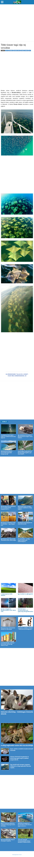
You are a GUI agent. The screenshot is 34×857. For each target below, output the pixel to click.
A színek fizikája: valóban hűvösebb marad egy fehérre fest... (7, 644)
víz (29, 50)
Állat (2, 709)
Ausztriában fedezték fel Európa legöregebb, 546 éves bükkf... (25, 453)
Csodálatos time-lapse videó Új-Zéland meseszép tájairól (8, 436)
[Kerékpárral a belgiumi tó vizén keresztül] (25, 517)
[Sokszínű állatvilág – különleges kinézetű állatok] (17, 699)
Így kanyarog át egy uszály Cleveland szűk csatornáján (8, 539)
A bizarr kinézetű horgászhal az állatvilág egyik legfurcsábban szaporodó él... (19, 758)
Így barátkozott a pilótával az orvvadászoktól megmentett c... (8, 508)
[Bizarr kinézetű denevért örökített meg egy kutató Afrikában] (8, 817)
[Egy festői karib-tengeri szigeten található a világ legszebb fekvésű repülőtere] (25, 500)
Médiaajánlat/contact (17, 854)
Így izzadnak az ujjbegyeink (25, 594)
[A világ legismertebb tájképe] (8, 588)
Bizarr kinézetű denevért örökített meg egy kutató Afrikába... (8, 825)
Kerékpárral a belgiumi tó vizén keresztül (25, 523)
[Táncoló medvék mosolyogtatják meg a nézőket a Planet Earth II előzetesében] (25, 834)
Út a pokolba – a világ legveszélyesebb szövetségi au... (24, 540)
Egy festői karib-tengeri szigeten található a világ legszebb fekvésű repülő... (20, 766)
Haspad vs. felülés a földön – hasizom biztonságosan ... (25, 628)
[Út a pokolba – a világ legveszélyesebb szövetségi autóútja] (25, 533)
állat (7, 50)
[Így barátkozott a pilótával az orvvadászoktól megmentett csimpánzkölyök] (8, 500)
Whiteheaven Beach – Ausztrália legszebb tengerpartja (7, 453)
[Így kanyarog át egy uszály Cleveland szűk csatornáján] (8, 533)
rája (22, 50)
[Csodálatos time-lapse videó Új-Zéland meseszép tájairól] (8, 429)
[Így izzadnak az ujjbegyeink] (25, 588)
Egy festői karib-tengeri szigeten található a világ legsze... (25, 508)
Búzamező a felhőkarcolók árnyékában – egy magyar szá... (8, 524)
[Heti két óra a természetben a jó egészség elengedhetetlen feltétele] (25, 603)
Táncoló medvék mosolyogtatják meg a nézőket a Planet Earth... (24, 841)
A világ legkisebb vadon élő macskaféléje (17, 745)
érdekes (11, 50)
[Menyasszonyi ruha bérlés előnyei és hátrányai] (8, 622)
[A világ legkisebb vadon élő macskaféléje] (17, 733)
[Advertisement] (17, 23)
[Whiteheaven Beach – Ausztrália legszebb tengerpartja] (8, 445)
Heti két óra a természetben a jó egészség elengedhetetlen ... (25, 610)
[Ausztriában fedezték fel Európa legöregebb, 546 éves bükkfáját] (25, 445)
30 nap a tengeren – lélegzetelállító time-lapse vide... (8, 610)
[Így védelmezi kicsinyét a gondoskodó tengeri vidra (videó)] (25, 429)
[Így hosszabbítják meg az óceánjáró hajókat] (8, 834)
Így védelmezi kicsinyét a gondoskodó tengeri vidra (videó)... (25, 436)
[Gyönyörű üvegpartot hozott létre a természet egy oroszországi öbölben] (25, 817)
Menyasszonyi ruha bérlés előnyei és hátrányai (8, 628)
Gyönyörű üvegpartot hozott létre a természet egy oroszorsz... (25, 825)
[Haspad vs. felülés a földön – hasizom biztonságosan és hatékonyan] (25, 622)
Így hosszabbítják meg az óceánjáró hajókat (8, 840)
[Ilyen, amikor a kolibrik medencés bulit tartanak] (5, 751)
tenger (26, 50)
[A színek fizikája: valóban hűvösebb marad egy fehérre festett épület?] (8, 637)
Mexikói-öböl (17, 50)
